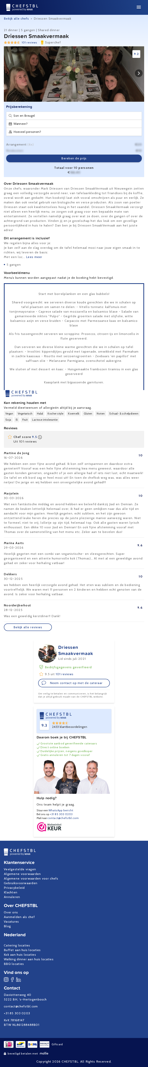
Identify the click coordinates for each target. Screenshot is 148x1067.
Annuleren (12, 897)
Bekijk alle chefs (16, 18)
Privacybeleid (14, 888)
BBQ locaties (14, 964)
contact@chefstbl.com (63, 818)
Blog (7, 926)
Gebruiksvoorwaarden (20, 883)
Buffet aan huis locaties (22, 950)
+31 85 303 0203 (61, 814)
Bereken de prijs (74, 158)
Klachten (10, 892)
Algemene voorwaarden (22, 874)
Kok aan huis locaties (20, 954)
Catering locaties (17, 945)
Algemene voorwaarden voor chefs (31, 878)
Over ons (11, 912)
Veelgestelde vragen (20, 869)
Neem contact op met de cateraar (76, 683)
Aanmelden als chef (19, 917)
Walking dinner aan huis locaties (29, 959)
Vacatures (11, 921)
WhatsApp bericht (61, 810)
